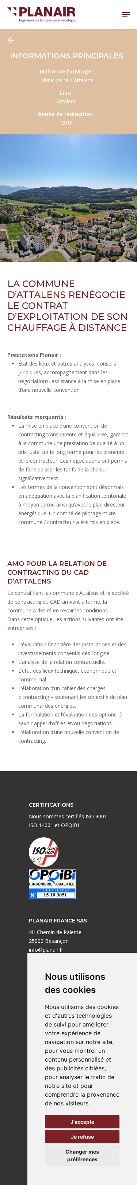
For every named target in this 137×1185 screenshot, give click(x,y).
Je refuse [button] (82, 1137)
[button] (126, 14)
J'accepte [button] (82, 1122)
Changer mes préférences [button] (82, 1155)
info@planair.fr (46, 949)
